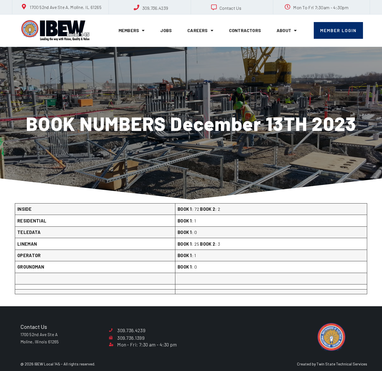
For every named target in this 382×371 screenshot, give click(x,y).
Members (129, 30)
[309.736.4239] (137, 7)
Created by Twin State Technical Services (332, 364)
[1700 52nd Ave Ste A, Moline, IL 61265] (24, 6)
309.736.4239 (155, 8)
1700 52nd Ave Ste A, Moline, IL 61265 (66, 7)
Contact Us (230, 8)
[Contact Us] (214, 7)
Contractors (245, 30)
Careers (197, 30)
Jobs (166, 30)
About (284, 30)
